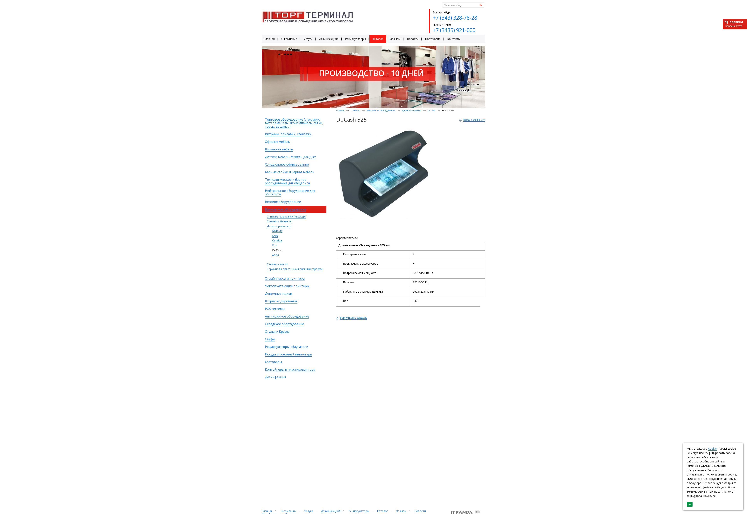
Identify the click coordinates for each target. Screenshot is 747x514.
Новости (420, 511)
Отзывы (401, 511)
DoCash (277, 250)
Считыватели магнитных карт (286, 216)
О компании (288, 511)
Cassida (277, 240)
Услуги (308, 511)
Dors (275, 235)
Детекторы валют (279, 226)
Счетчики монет (277, 264)
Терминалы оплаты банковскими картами (295, 269)
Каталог (356, 110)
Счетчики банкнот (279, 221)
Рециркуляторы (358, 511)
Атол (275, 255)
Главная (340, 110)
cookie (712, 448)
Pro (274, 245)
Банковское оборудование (381, 110)
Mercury (277, 230)
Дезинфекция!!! (330, 511)
